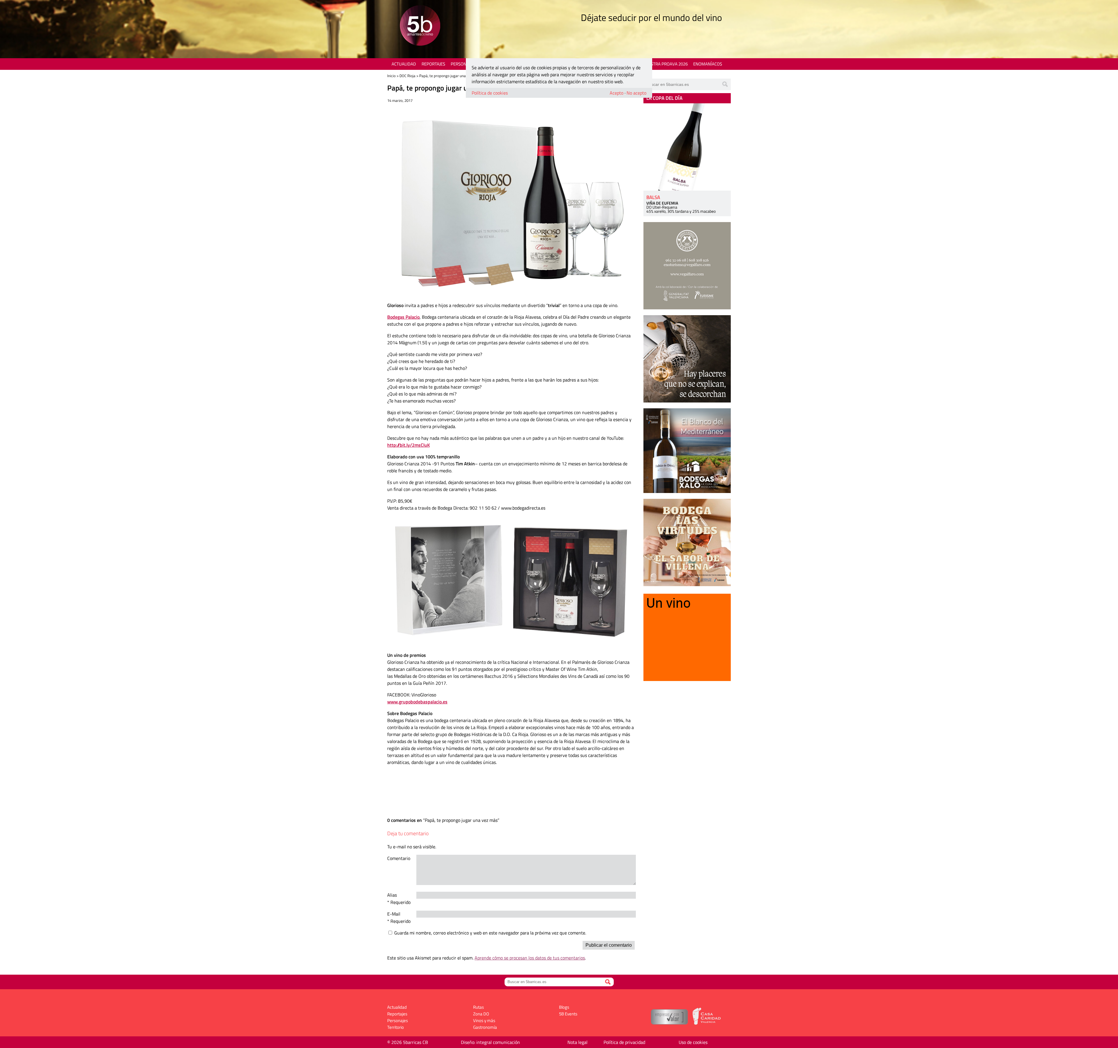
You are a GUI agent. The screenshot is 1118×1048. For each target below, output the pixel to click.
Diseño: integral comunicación (490, 1042)
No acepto (636, 92)
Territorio (395, 1027)
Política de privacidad (624, 1042)
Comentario (398, 858)
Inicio (391, 76)
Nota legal (577, 1042)
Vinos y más (484, 1020)
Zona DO (481, 1013)
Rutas (478, 1007)
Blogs (564, 1007)
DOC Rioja (407, 76)
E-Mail (393, 913)
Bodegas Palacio (403, 316)
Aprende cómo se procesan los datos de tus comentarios (530, 957)
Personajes (463, 64)
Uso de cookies (693, 1042)
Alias (392, 894)
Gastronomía (485, 1027)
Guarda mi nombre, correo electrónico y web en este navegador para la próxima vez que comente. (490, 932)
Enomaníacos (707, 64)
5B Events (568, 1013)
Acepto (616, 92)
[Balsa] (687, 147)
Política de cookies (490, 92)
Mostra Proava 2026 (666, 64)
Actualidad (404, 64)
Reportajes (433, 64)
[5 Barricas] (420, 26)
